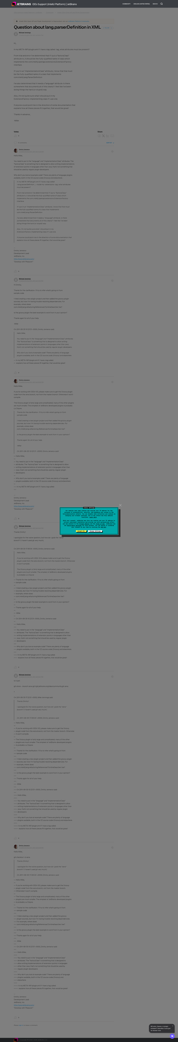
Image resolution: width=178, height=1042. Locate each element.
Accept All (81, 531)
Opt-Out (103, 527)
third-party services (74, 525)
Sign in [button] (155, 4)
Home (21, 4)
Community (126, 4)
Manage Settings (95, 531)
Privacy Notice (84, 524)
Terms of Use (100, 524)
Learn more (93, 517)
